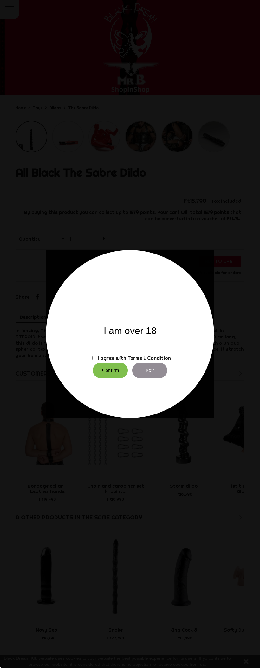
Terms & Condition (149, 358)
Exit (150, 370)
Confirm (110, 370)
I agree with (112, 358)
